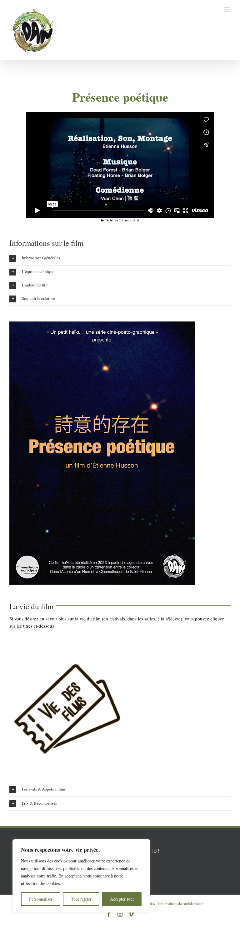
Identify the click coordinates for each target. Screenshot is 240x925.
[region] (81, 875)
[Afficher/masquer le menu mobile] (227, 9)
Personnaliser (40, 899)
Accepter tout (122, 899)
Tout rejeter (81, 899)
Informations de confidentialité (180, 903)
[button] (120, 258)
